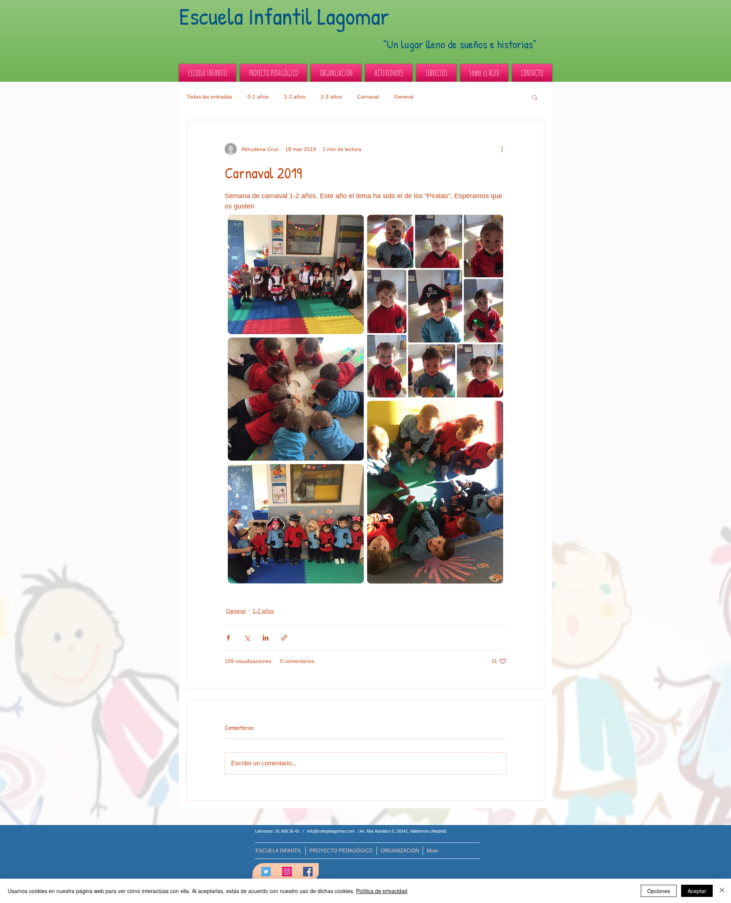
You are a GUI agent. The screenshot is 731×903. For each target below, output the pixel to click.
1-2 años (294, 97)
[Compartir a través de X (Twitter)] (247, 637)
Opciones (658, 891)
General (403, 97)
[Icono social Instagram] (287, 871)
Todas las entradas (209, 97)
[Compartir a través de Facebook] (228, 637)
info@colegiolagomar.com (330, 831)
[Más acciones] (501, 149)
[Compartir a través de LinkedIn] (265, 637)
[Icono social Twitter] (266, 871)
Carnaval (368, 97)
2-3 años (331, 97)
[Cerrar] (721, 891)
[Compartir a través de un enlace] (284, 637)
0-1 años (258, 97)
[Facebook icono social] (308, 871)
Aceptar (697, 891)
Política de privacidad (381, 891)
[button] (534, 97)
